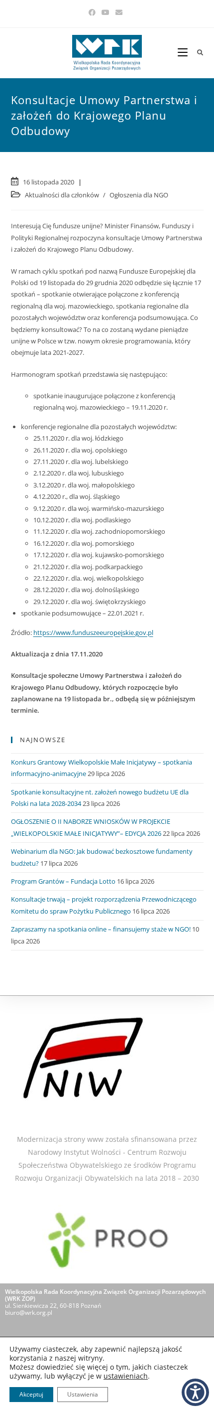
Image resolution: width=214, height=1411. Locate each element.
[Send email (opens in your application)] (118, 12)
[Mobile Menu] (184, 52)
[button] (195, 1392)
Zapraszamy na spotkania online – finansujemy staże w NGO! (101, 929)
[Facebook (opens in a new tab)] (94, 12)
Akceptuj (31, 1394)
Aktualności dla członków (62, 194)
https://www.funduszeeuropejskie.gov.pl (93, 632)
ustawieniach (126, 1376)
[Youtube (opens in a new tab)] (105, 12)
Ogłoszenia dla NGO (138, 194)
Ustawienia (82, 1394)
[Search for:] (197, 52)
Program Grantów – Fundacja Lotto (63, 881)
